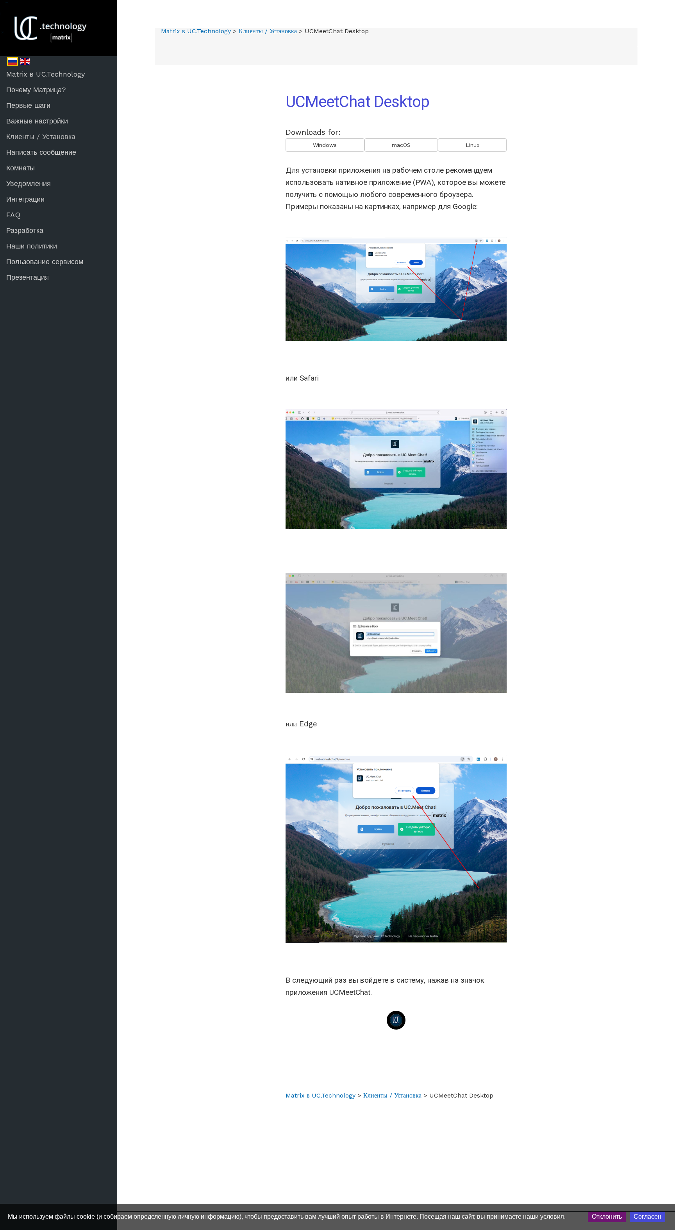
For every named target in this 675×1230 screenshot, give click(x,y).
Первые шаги (28, 105)
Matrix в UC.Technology (45, 74)
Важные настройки (37, 121)
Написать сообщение (41, 152)
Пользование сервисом (44, 261)
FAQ (13, 215)
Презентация (27, 277)
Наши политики (31, 246)
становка (286, 31)
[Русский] (12, 61)
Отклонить (607, 1216)
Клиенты (251, 31)
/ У (268, 31)
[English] (25, 61)
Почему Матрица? (36, 90)
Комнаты (20, 168)
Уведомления (28, 183)
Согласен (647, 1216)
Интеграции (25, 199)
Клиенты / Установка (40, 136)
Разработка (24, 230)
